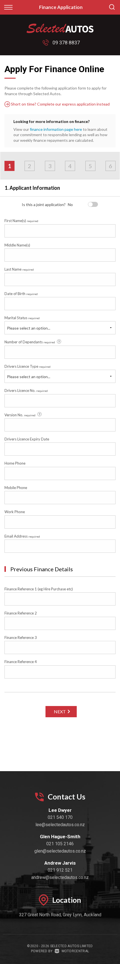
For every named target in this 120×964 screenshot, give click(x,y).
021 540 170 (60, 817)
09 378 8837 (66, 42)
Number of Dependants (29, 342)
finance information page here (56, 129)
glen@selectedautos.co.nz (60, 851)
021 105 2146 (60, 843)
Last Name (19, 269)
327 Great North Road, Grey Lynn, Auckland (60, 914)
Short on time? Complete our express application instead (60, 104)
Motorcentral (75, 951)
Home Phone (14, 463)
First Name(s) (21, 220)
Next (60, 711)
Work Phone (14, 512)
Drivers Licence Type (27, 366)
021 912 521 (60, 870)
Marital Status (22, 318)
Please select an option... (28, 328)
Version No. (19, 415)
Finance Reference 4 (20, 661)
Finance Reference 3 (20, 637)
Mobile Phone (15, 487)
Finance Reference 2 (20, 613)
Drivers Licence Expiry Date (26, 439)
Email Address (22, 536)
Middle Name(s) (17, 245)
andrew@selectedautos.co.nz (60, 877)
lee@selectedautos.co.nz (60, 824)
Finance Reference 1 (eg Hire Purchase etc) (38, 589)
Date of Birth (21, 293)
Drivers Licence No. (26, 390)
